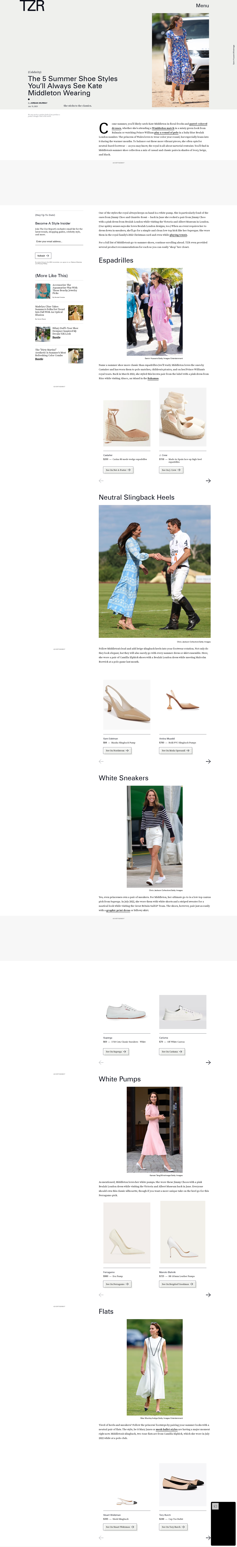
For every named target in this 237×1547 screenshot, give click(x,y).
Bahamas (153, 378)
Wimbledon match (163, 128)
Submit (41, 255)
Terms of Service (76, 262)
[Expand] (214, 1504)
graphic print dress (118, 910)
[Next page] (208, 481)
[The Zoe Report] (32, 5)
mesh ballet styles (167, 1429)
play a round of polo (166, 132)
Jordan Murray (38, 103)
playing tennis (178, 234)
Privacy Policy (42, 263)
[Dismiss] (232, 1504)
